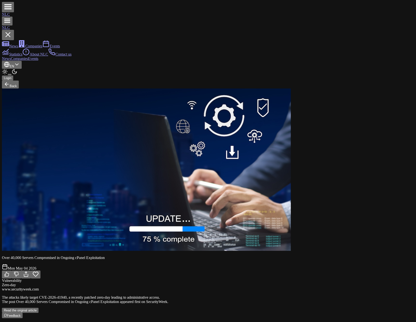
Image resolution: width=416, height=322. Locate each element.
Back (13, 86)
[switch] (10, 74)
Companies (19, 59)
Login (7, 78)
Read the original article (20, 310)
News (6, 59)
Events (33, 59)
